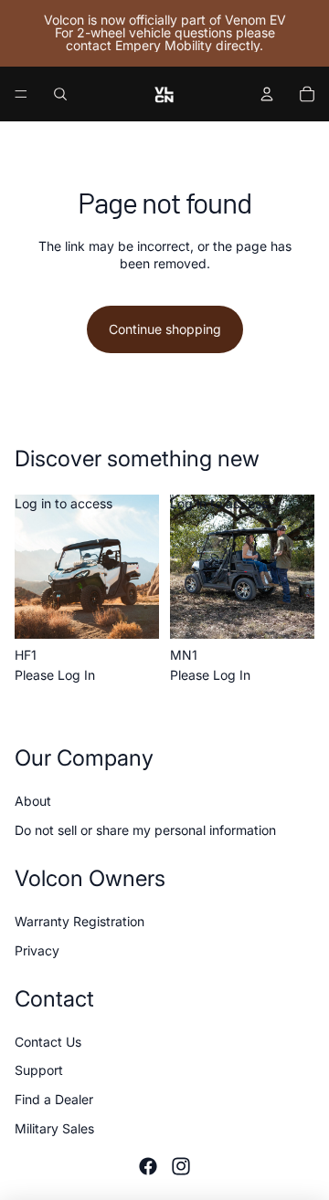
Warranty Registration (79, 921)
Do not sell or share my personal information (145, 829)
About (33, 801)
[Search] (60, 94)
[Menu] (21, 94)
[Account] (267, 94)
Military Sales (54, 1128)
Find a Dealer (54, 1099)
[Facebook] (148, 1166)
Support (39, 1070)
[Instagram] (181, 1166)
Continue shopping (165, 329)
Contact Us (48, 1041)
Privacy (37, 949)
